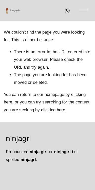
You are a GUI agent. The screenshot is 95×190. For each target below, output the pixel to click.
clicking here (53, 109)
